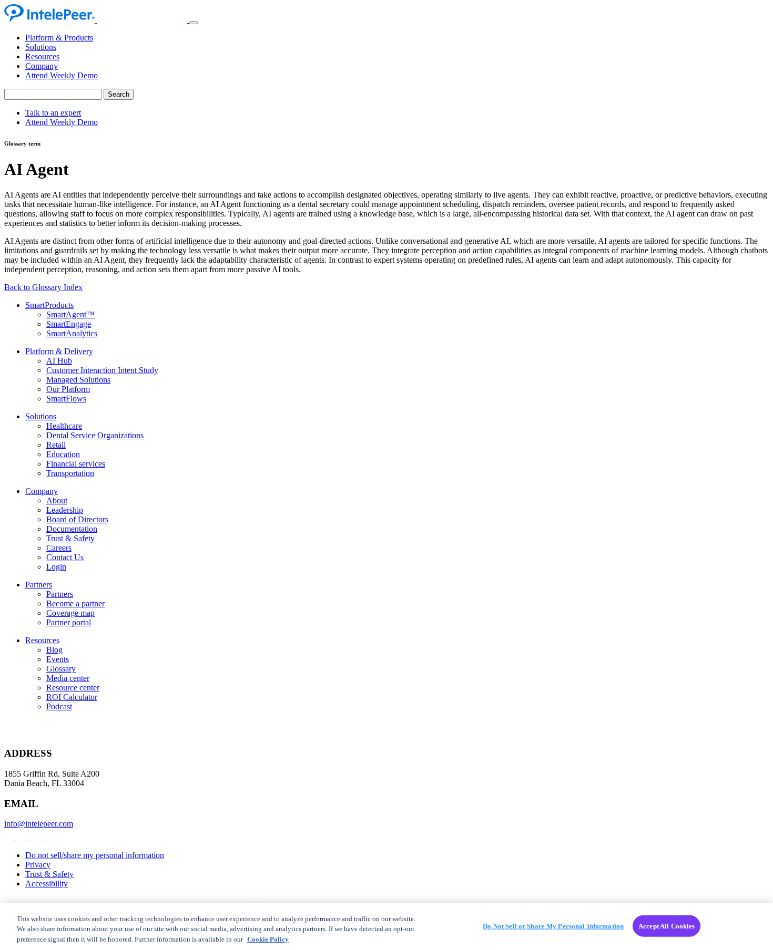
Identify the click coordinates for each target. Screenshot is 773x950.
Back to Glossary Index (43, 287)
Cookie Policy (268, 939)
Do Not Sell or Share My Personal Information (553, 926)
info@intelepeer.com (38, 823)
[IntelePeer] (96, 19)
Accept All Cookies (666, 926)
